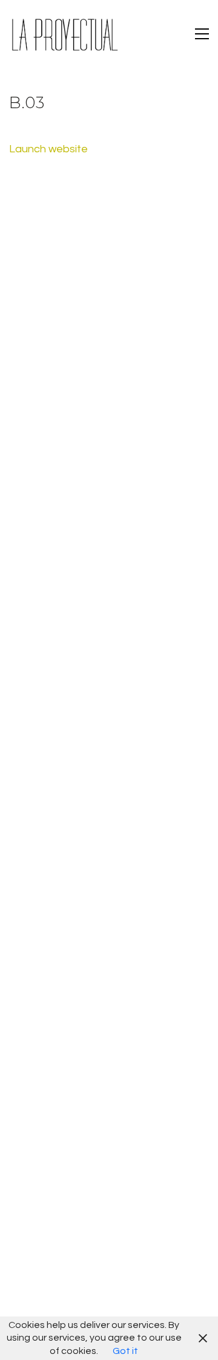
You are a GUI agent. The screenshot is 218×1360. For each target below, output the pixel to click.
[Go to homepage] (63, 33)
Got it (125, 1351)
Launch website (48, 149)
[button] (202, 33)
